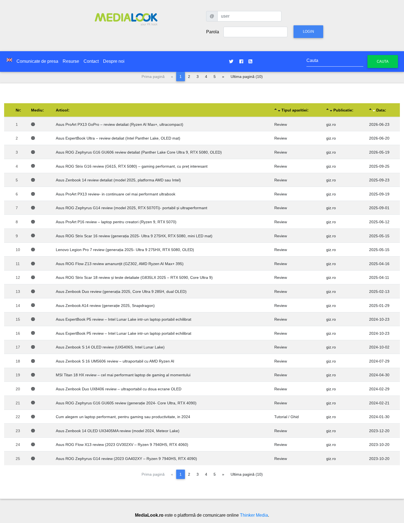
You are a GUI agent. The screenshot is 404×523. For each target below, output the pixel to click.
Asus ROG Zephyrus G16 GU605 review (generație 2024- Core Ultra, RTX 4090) (126, 403)
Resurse (71, 61)
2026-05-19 (379, 152)
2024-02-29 (379, 389)
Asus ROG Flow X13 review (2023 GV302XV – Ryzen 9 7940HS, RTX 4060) (122, 444)
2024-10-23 (379, 319)
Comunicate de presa (37, 61)
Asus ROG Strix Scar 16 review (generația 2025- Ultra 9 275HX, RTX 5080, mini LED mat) (134, 236)
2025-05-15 (379, 236)
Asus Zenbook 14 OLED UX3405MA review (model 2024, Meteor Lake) (117, 431)
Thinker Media (254, 515)
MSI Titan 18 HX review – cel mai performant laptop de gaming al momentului (123, 375)
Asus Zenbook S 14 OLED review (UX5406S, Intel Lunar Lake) (110, 347)
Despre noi (113, 61)
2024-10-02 (379, 347)
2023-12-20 (379, 431)
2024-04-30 (379, 375)
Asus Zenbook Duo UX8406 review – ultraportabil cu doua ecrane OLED (118, 389)
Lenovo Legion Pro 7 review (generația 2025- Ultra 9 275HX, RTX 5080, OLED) (125, 249)
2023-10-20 (379, 444)
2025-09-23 (379, 180)
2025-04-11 (379, 277)
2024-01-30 (379, 417)
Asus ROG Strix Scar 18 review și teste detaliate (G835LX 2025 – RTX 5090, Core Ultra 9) (134, 277)
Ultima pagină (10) (247, 76)
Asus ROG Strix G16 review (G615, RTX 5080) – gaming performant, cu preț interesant (131, 166)
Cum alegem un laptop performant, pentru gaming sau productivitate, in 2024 (123, 417)
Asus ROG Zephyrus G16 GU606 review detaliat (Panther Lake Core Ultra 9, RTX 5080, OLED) (139, 152)
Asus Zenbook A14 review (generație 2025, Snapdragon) (105, 305)
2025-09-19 (379, 194)
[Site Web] (34, 124)
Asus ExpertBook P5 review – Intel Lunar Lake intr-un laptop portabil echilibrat (123, 319)
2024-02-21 (379, 403)
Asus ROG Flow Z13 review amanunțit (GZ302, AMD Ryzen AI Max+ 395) (120, 264)
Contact (91, 61)
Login (308, 31)
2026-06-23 (379, 124)
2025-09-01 (379, 208)
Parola (212, 31)
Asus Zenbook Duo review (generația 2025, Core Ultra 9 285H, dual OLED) (121, 291)
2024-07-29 (379, 361)
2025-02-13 (379, 291)
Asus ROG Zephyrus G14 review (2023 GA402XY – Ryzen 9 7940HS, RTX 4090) (126, 458)
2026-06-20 (379, 138)
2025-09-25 (379, 166)
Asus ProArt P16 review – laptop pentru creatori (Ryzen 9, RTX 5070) (116, 222)
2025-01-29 (379, 305)
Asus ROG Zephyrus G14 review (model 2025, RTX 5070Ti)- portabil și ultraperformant (131, 208)
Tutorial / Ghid (286, 417)
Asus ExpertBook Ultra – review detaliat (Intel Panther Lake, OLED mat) (118, 138)
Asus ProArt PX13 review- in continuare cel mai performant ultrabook (115, 194)
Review (280, 124)
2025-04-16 (379, 264)
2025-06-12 (379, 222)
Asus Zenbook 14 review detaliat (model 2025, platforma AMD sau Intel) (118, 180)
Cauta (383, 61)
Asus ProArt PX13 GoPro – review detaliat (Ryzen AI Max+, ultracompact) (119, 124)
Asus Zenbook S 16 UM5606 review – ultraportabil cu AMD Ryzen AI (115, 361)
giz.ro (331, 124)
